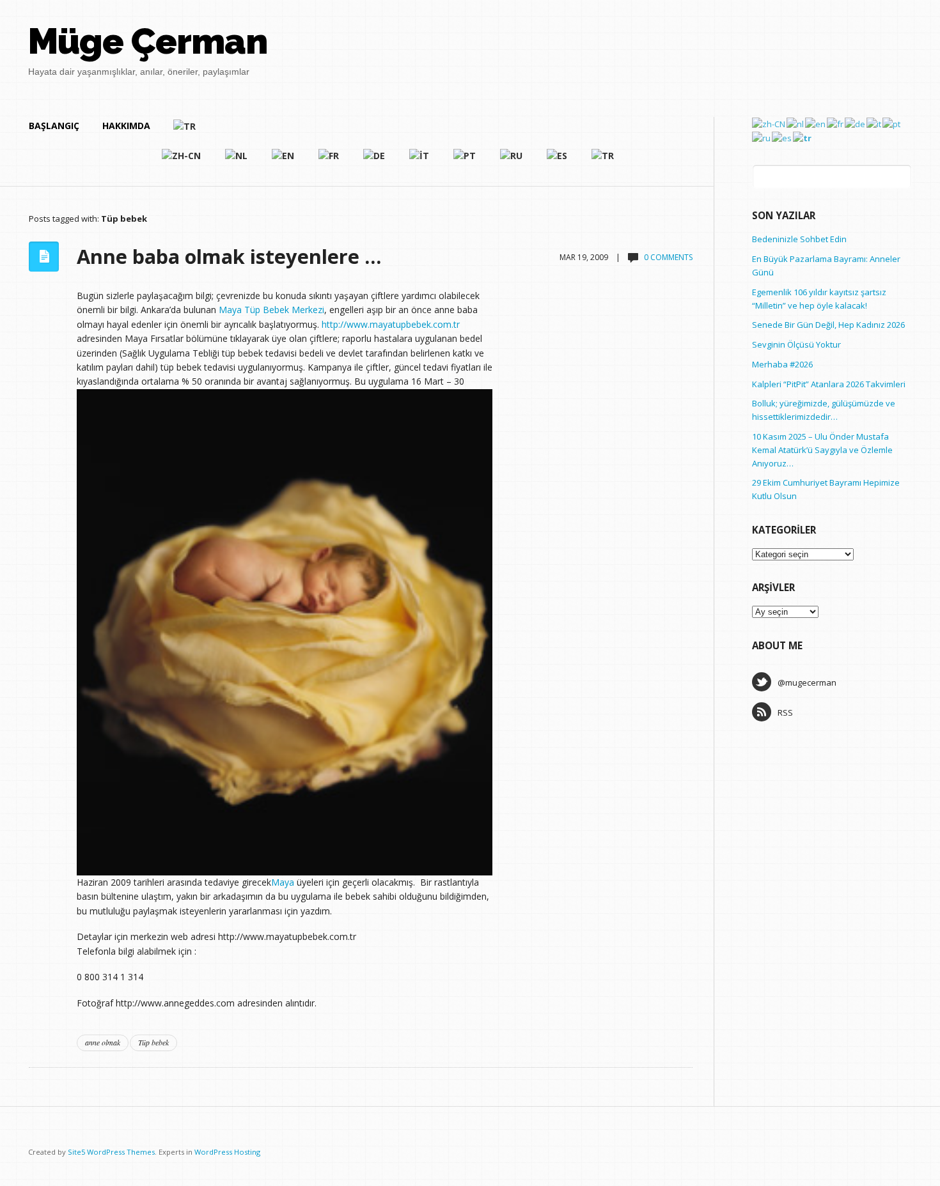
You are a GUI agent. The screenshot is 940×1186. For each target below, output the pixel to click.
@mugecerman (807, 682)
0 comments (668, 257)
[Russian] (512, 161)
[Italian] (420, 161)
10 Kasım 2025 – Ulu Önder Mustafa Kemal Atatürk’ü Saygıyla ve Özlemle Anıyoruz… (822, 450)
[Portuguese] (465, 161)
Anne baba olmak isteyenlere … (229, 256)
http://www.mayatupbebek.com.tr (391, 324)
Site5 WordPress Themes (111, 1152)
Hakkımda (126, 125)
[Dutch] (237, 161)
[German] (375, 161)
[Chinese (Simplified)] (182, 161)
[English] (283, 161)
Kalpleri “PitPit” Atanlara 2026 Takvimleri (828, 384)
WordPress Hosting (227, 1152)
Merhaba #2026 (782, 364)
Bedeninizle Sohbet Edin (799, 239)
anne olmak (102, 1042)
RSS (785, 712)
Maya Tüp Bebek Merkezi (271, 310)
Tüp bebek (153, 1042)
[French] (329, 161)
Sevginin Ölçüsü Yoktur (796, 344)
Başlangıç (54, 125)
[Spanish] (557, 161)
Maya (282, 882)
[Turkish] (394, 131)
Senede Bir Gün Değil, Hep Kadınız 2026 (828, 324)
